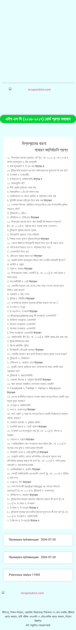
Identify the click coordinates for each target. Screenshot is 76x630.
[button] (38, 83)
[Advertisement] (38, 40)
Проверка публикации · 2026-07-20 (32, 539)
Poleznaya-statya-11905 (24, 574)
